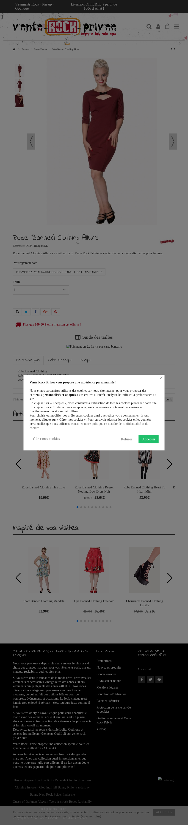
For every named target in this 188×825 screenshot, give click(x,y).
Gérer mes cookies (46, 439)
